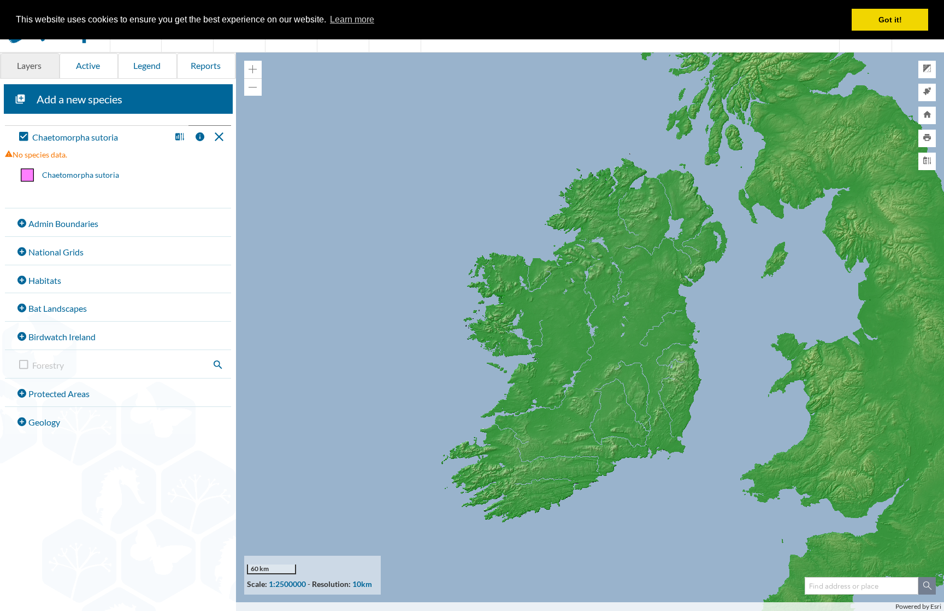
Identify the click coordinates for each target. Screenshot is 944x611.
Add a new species (79, 99)
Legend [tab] (147, 65)
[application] (590, 332)
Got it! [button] (890, 19)
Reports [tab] (206, 65)
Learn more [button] (352, 19)
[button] (178, 137)
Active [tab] (88, 65)
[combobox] (861, 586)
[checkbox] (92, 137)
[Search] (927, 586)
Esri (935, 606)
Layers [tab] (29, 65)
